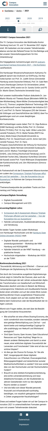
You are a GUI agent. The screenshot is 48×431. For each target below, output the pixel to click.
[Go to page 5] (33, 23)
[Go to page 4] (28, 23)
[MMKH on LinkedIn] (21, 414)
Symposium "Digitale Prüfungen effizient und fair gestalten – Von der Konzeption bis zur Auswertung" (23, 176)
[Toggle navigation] (45, 4)
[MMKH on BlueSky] (27, 414)
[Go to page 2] (19, 23)
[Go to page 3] (24, 23)
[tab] (8, 29)
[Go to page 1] (15, 23)
